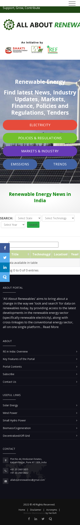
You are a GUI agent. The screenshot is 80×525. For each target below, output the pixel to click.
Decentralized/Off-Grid (16, 435)
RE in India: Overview (15, 351)
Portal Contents (12, 366)
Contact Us (9, 381)
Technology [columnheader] (41, 254)
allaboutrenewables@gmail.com (27, 479)
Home (22, 509)
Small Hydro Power (14, 420)
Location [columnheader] (60, 254)
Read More (50, 327)
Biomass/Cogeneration (17, 428)
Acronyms (51, 509)
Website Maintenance (34, 513)
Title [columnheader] (15, 254)
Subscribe (8, 374)
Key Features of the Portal (19, 359)
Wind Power (10, 413)
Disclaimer (35, 509)
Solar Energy (10, 405)
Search (33, 224)
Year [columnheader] (74, 254)
